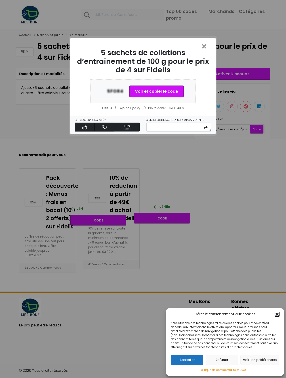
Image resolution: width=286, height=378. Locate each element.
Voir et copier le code (156, 91)
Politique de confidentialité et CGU (223, 370)
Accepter (187, 359)
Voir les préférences (260, 359)
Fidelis (107, 108)
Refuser (221, 359)
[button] (277, 314)
